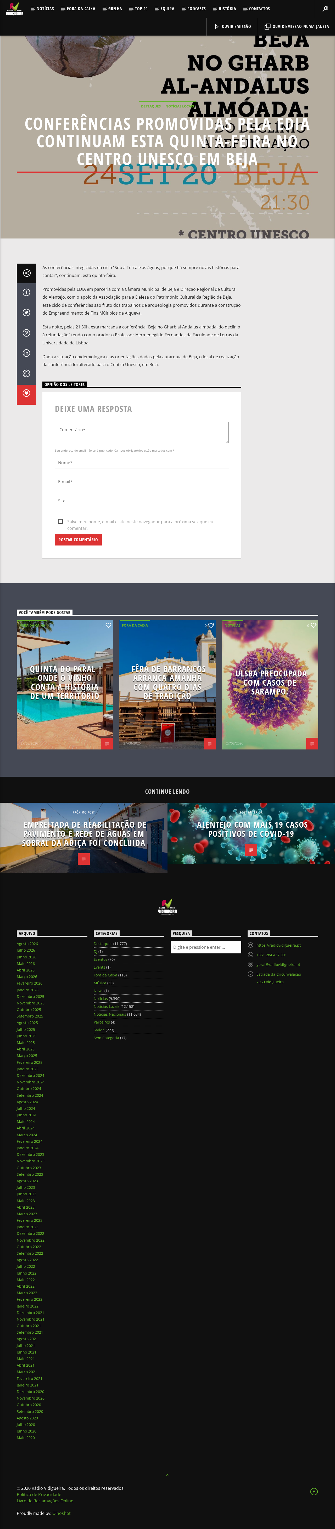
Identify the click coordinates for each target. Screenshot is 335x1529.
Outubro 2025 (29, 1009)
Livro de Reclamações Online (45, 1501)
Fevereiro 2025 (29, 1062)
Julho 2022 (26, 1266)
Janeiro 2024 (27, 1147)
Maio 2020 (26, 1437)
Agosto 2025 (27, 1022)
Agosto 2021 (27, 1338)
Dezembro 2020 (30, 1391)
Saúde (99, 1029)
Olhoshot (61, 1513)
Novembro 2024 (30, 1081)
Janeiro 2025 (27, 1068)
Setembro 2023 (30, 1174)
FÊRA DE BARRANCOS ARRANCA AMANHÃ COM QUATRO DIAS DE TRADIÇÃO (169, 682)
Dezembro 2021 (30, 1312)
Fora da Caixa (81, 9)
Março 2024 (27, 1134)
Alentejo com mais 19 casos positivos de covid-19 (252, 829)
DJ (95, 951)
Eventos (100, 959)
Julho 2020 (26, 1424)
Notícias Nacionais (110, 1014)
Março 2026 (27, 976)
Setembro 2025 (30, 1016)
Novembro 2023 (30, 1160)
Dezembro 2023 (30, 1154)
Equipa (168, 9)
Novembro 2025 (30, 1003)
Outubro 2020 (29, 1404)
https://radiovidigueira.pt (278, 945)
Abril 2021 (26, 1365)
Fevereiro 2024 (29, 1141)
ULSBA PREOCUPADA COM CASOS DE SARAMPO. (271, 682)
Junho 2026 (26, 956)
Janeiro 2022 (27, 1306)
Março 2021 (27, 1371)
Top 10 (141, 9)
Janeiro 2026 (27, 989)
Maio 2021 (26, 1358)
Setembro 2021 (30, 1332)
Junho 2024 (26, 1114)
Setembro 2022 (30, 1253)
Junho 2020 (26, 1431)
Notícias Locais (179, 106)
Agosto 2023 (27, 1180)
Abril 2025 (26, 1049)
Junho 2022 (26, 1273)
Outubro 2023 (29, 1167)
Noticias (233, 625)
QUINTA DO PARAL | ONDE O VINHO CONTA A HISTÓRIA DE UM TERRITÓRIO (66, 682)
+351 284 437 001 (271, 954)
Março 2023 (27, 1213)
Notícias (45, 9)
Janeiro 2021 (27, 1385)
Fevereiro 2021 (29, 1378)
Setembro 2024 (30, 1095)
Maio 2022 (26, 1279)
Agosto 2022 (27, 1259)
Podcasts (196, 9)
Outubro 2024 (29, 1088)
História (227, 9)
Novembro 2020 (30, 1398)
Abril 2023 (26, 1207)
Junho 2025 (26, 1035)
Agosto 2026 (27, 943)
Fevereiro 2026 (29, 983)
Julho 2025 (26, 1029)
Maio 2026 (26, 963)
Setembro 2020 (30, 1411)
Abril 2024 (26, 1128)
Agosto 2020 (27, 1418)
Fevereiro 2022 (29, 1299)
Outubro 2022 (29, 1246)
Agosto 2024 (27, 1101)
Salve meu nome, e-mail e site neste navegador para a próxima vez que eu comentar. (140, 522)
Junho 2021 (26, 1352)
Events (99, 967)
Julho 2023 (26, 1187)
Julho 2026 (26, 950)
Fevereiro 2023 (29, 1220)
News (98, 990)
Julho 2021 (26, 1345)
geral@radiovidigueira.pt (278, 964)
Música (100, 982)
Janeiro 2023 (27, 1226)
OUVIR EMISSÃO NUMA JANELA (300, 26)
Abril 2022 (26, 1286)
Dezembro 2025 (30, 996)
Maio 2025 (26, 1042)
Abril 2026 (26, 970)
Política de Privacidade (39, 1494)
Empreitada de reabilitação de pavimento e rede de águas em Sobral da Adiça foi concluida (84, 833)
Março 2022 (27, 1292)
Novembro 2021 (30, 1319)
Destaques (151, 106)
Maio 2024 (26, 1121)
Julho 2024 (26, 1108)
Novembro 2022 (30, 1240)
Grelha (115, 9)
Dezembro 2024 (30, 1075)
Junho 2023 (26, 1193)
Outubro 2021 (29, 1325)
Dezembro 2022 (30, 1233)
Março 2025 (27, 1055)
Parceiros (102, 1022)
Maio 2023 (26, 1200)
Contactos (259, 9)
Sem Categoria (106, 1037)
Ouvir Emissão (236, 26)
